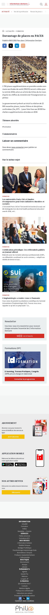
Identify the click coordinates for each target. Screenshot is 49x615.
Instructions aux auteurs (24, 593)
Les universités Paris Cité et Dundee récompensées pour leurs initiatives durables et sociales (23, 201)
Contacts (24, 586)
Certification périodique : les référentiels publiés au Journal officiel (23, 251)
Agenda (24, 572)
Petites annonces (24, 536)
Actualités (10, 31)
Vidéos (24, 529)
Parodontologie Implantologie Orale (24, 550)
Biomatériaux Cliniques (24, 553)
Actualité (24, 524)
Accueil (3, 31)
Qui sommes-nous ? (24, 584)
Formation (20, 31)
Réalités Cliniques (24, 545)
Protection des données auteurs (24, 596)
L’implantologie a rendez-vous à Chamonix (21, 298)
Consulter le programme (24, 379)
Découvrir (16, 492)
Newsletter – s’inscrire (24, 531)
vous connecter (18, 147)
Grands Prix (24, 574)
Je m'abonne (13, 436)
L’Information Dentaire (24, 543)
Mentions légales (24, 588)
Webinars (24, 576)
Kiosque (24, 565)
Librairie (24, 567)
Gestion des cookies (24, 601)
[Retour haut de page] (44, 608)
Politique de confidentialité (24, 591)
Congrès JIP (24, 579)
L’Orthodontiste (25, 557)
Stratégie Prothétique (24, 548)
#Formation (6, 127)
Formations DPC (24, 538)
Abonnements (24, 562)
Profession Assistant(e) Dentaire (25, 555)
